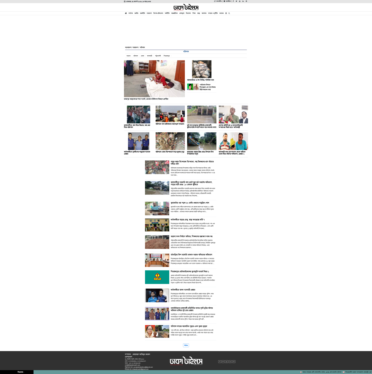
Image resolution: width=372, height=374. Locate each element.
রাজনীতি (142, 13)
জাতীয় (136, 13)
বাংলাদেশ (128, 47)
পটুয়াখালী (158, 56)
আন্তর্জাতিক (174, 13)
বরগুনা (128, 56)
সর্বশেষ (131, 13)
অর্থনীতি (167, 13)
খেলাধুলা (181, 13)
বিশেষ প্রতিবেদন (158, 13)
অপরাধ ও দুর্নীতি (213, 13)
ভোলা (142, 56)
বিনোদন (188, 13)
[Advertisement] (186, 30)
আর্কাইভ (228, 1)
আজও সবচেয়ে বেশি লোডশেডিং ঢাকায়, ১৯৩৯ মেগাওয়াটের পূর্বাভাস (310, 372)
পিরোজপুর (167, 56)
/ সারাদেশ (134, 47)
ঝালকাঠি (149, 56)
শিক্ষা (194, 13)
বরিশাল (186, 51)
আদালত (204, 13)
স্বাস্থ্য (198, 13)
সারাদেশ (149, 13)
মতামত (221, 13)
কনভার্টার (219, 1)
